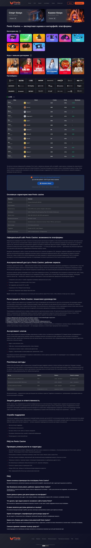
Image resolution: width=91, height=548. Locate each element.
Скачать (77, 538)
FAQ (72, 538)
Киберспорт (60, 3)
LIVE (35, 3)
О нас (33, 538)
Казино (39, 3)
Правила (38, 538)
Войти (70, 3)
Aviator (53, 3)
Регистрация (79, 3)
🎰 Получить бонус (45, 183)
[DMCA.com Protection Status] (45, 546)
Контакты (44, 538)
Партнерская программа (63, 538)
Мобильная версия (52, 538)
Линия (29, 3)
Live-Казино (46, 3)
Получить (12, 18)
